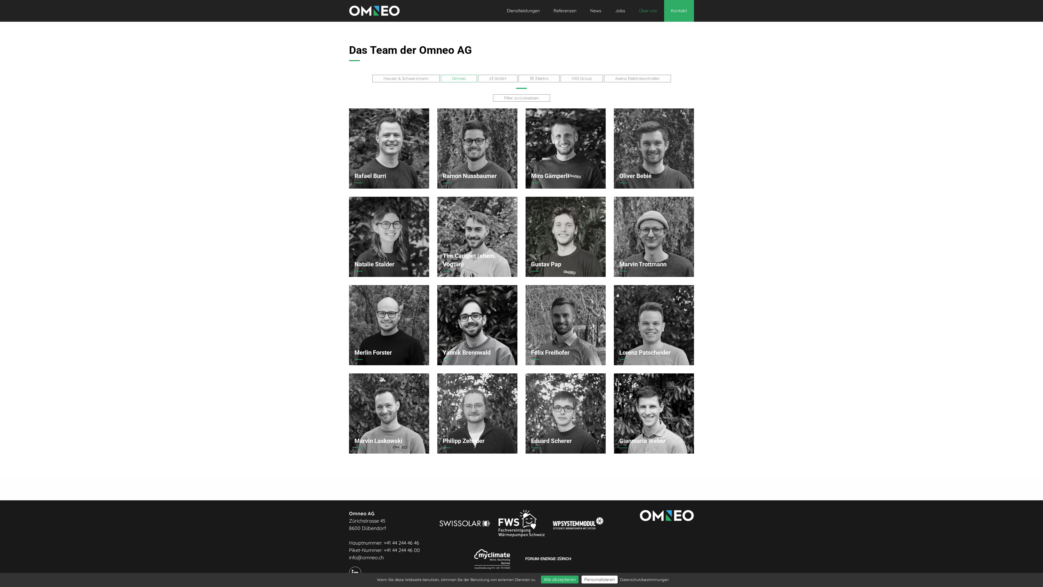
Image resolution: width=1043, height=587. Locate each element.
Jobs (620, 10)
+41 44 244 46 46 (401, 543)
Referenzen (565, 10)
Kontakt (679, 10)
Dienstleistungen (523, 10)
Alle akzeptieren (560, 579)
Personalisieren (599, 579)
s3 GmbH (497, 78)
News (595, 10)
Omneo (459, 78)
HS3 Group (582, 78)
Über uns (648, 10)
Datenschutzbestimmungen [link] (644, 579)
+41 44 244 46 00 (402, 550)
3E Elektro (539, 78)
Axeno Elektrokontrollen (637, 78)
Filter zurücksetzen (521, 98)
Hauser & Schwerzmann (406, 78)
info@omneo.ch (366, 557)
